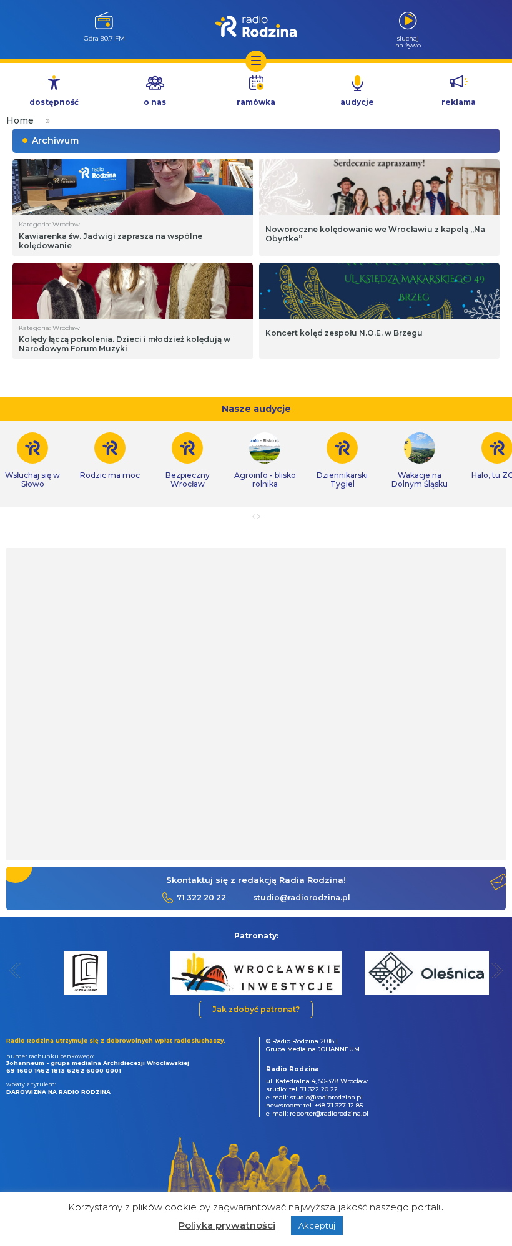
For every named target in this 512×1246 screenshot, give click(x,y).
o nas (155, 102)
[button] (15, 970)
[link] (110, 456)
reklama (458, 102)
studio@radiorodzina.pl (301, 897)
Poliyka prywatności (227, 1225)
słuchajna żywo (408, 41)
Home (20, 120)
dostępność (54, 102)
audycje (357, 102)
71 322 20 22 (201, 897)
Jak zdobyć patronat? (256, 1009)
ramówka (256, 102)
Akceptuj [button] (316, 1225)
